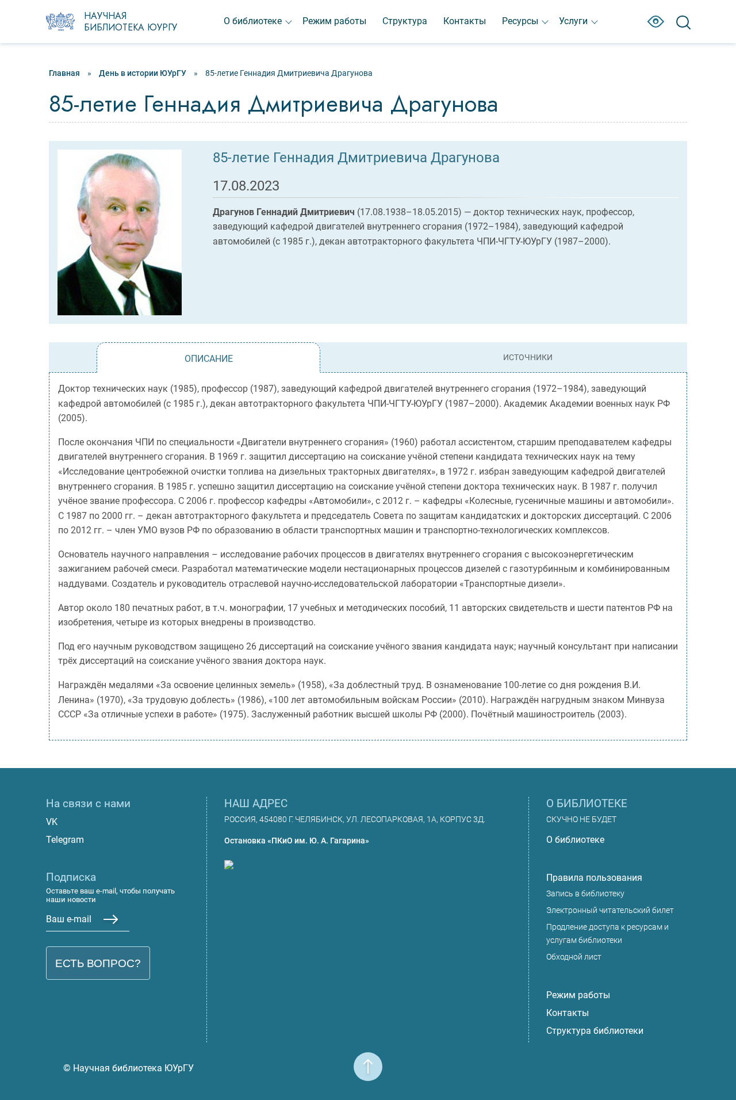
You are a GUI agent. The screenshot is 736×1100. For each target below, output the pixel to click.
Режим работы (334, 21)
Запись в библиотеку (585, 894)
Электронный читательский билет (610, 910)
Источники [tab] (528, 357)
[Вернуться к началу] (368, 1059)
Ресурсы (520, 21)
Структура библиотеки (594, 1030)
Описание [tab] (209, 358)
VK (51, 821)
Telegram (65, 839)
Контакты (464, 21)
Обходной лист (573, 957)
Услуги (573, 21)
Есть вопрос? (98, 963)
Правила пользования (594, 877)
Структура (404, 21)
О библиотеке (253, 21)
